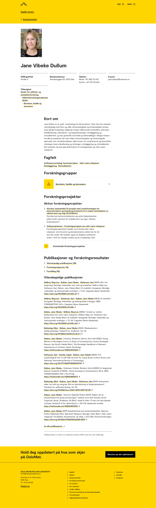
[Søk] (123, 4)
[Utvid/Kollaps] (46, 246)
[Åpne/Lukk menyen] (134, 4)
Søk (119, 4)
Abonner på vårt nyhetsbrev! (120, 454)
